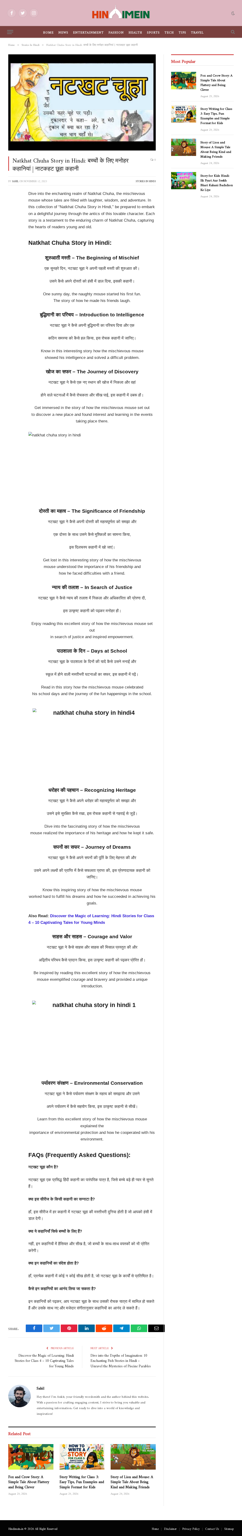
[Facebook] (13, 206)
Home (48, 32)
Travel (197, 32)
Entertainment (88, 32)
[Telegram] (13, 266)
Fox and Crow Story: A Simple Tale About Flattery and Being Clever (28, 1481)
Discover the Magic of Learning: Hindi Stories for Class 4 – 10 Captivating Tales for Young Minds (44, 1360)
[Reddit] (13, 254)
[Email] (13, 290)
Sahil (15, 180)
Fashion (116, 32)
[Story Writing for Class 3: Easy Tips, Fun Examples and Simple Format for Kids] (82, 1456)
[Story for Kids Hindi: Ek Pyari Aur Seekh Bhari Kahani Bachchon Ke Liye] (183, 180)
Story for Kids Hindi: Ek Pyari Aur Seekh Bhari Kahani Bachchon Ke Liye (216, 181)
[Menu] (10, 32)
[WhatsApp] (13, 278)
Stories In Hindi (146, 180)
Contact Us (212, 1528)
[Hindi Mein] (121, 13)
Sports (153, 32)
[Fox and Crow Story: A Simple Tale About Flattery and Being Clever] (30, 1456)
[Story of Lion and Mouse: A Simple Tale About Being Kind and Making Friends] (133, 1456)
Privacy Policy (191, 1528)
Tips (182, 32)
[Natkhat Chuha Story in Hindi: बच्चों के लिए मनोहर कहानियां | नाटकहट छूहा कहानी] (82, 102)
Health (135, 32)
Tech (169, 32)
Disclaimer (170, 1528)
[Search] (232, 32)
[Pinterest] (13, 242)
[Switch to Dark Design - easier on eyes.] (232, 13)
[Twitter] (13, 218)
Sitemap (229, 1528)
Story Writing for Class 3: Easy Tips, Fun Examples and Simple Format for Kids (82, 1481)
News (63, 32)
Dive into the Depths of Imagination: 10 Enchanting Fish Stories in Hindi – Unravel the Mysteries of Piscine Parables (121, 1360)
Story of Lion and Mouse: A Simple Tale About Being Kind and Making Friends (132, 1481)
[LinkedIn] (13, 230)
